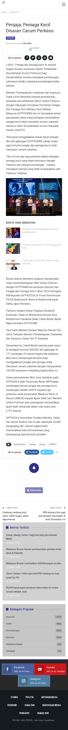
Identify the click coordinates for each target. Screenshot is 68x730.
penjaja (42, 444)
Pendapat (10, 651)
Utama (14, 697)
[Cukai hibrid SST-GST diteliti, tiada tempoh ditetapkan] (13, 264)
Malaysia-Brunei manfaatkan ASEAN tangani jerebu (33, 563)
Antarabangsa (12, 630)
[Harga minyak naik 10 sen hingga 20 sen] (13, 248)
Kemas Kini (43, 713)
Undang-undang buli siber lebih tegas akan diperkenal (15, 516)
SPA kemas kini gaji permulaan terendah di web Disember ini (52, 516)
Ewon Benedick (20, 444)
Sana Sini (10, 617)
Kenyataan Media (14, 644)
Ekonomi (10, 38)
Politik (9, 623)
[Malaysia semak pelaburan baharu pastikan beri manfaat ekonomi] (13, 233)
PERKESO (52, 444)
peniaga (32, 444)
